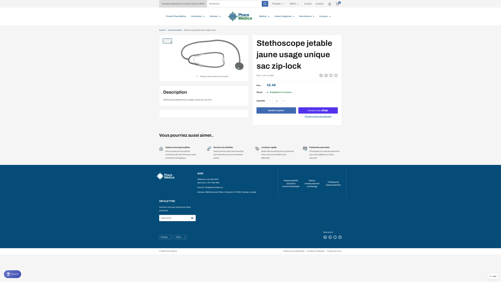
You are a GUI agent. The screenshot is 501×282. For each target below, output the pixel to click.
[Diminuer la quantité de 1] (270, 101)
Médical (263, 16)
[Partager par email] (336, 75)
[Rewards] (12, 274)
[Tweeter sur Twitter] (331, 75)
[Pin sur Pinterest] (326, 75)
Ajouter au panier (276, 110)
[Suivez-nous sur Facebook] (325, 237)
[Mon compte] (329, 3)
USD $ (178, 237)
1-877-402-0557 (213, 183)
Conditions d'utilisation (316, 251)
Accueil (162, 30)
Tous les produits (174, 30)
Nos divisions (305, 16)
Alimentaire (196, 16)
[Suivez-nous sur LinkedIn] (340, 237)
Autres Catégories (283, 16)
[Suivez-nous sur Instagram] (330, 237)
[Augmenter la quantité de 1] (283, 101)
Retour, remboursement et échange (312, 183)
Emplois (319, 4)
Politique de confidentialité (294, 251)
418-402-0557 (213, 179)
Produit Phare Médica (176, 16)
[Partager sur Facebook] (321, 75)
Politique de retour (334, 251)
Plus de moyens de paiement (318, 116)
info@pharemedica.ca (214, 187)
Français (164, 237)
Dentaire (214, 16)
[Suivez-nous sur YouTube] (335, 237)
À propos (323, 16)
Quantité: (261, 101)
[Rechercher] (265, 4)
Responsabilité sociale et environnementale (290, 183)
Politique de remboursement (333, 183)
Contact (308, 4)
